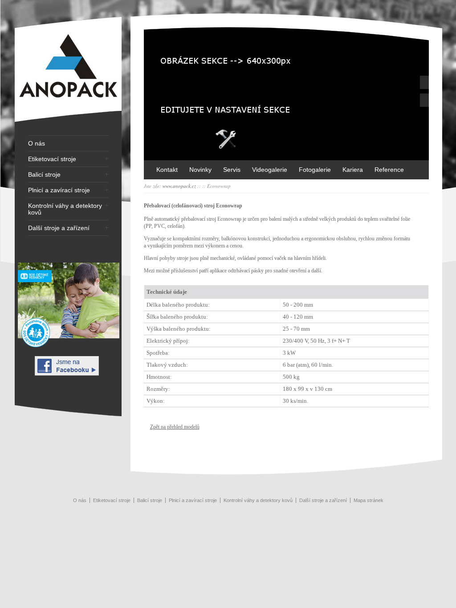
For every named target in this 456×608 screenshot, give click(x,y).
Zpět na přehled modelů (175, 427)
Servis (231, 169)
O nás (36, 143)
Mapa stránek (368, 500)
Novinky (200, 169)
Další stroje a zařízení (59, 228)
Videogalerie (269, 169)
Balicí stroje (44, 174)
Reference (389, 169)
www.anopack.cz (179, 185)
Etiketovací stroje (52, 159)
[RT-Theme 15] (68, 123)
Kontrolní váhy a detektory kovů (65, 209)
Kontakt (167, 169)
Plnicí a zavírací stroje (59, 190)
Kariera (352, 169)
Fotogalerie (315, 169)
